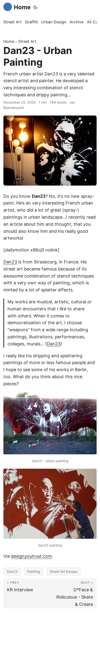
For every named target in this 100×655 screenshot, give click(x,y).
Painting (33, 571)
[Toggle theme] (35, 7)
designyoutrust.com (31, 556)
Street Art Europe (63, 571)
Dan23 (10, 261)
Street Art (27, 41)
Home (22, 7)
